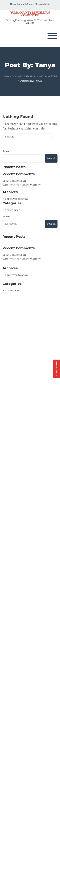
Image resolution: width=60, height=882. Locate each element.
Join (47, 4)
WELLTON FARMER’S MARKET (21, 185)
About (21, 4)
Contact (30, 4)
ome (14, 4)
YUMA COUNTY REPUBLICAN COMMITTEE (30, 14)
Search (40, 4)
